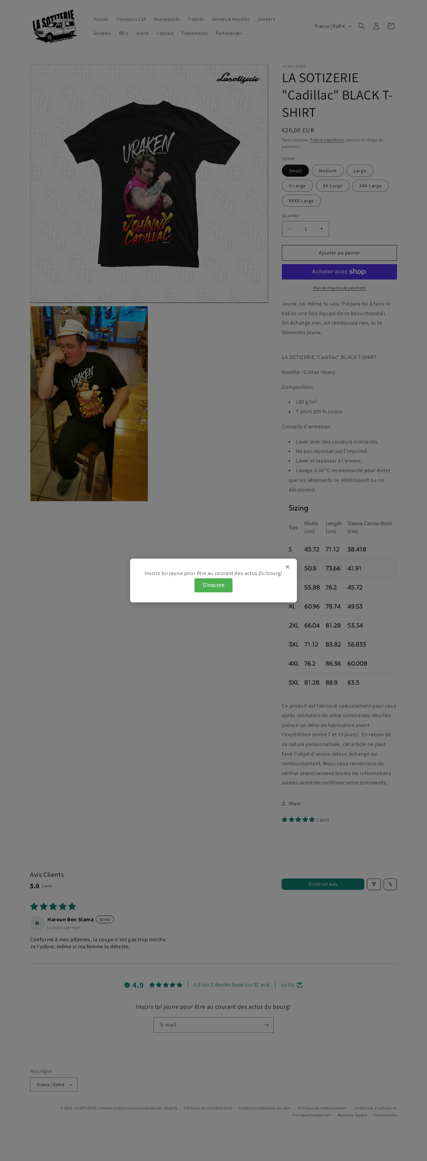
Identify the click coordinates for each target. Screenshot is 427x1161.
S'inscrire (213, 585)
